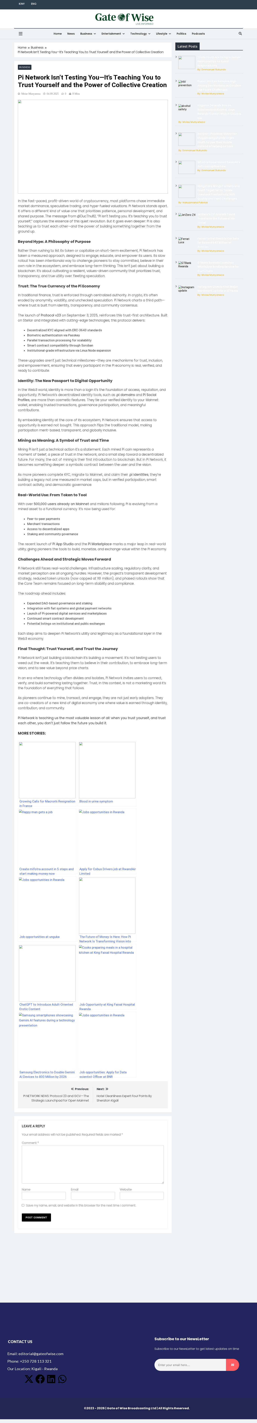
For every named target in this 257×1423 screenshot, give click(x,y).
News (71, 34)
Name (26, 1189)
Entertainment (111, 34)
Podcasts (198, 34)
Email (74, 1189)
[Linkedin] (51, 1379)
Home (58, 34)
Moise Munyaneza (30, 93)
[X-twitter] (29, 1379)
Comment (30, 1143)
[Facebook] (40, 1379)
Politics (181, 34)
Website (126, 1189)
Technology (138, 34)
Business (86, 34)
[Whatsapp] (62, 1379)
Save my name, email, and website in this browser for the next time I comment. (81, 1205)
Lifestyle (161, 34)
